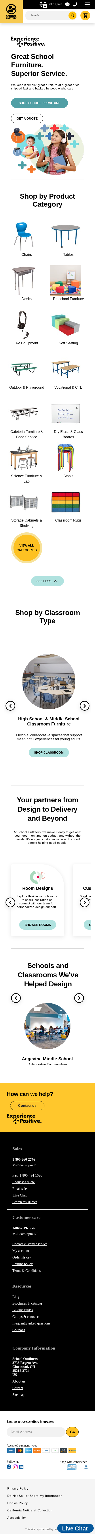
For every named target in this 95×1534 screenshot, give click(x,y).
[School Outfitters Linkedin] (21, 1467)
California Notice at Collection (30, 1510)
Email (20, 1189)
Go (72, 1432)
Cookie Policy (17, 1503)
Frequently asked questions (31, 1323)
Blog (15, 1297)
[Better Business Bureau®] (86, 1467)
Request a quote (23, 1182)
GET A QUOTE (27, 118)
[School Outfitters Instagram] (15, 1468)
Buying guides (22, 1310)
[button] (71, 1467)
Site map (18, 1394)
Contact (29, 1244)
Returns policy (22, 1264)
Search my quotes (24, 1202)
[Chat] (67, 4)
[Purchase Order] (54, 1450)
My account (20, 1251)
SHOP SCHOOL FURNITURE (39, 103)
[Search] (72, 15)
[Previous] (10, 706)
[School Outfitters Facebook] (9, 1467)
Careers (17, 1388)
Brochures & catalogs (27, 1303)
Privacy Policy (17, 1488)
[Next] (84, 706)
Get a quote (55, 4)
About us (18, 1381)
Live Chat (20, 1195)
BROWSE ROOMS (38, 925)
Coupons (18, 1330)
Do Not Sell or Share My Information (35, 1495)
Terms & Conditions (26, 1270)
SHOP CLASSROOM (49, 752)
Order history (21, 1257)
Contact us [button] (27, 1105)
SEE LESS (43, 581)
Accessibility (16, 1517)
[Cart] (85, 15)
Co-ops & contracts (25, 1317)
